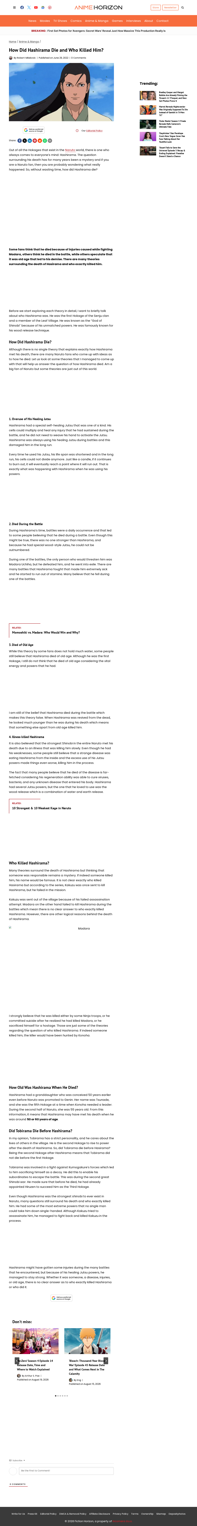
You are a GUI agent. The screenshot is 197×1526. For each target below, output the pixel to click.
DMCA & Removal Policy (72, 1513)
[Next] (106, 1360)
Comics (76, 21)
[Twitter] (29, 7)
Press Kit (32, 1513)
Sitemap (161, 1513)
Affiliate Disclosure (99, 1513)
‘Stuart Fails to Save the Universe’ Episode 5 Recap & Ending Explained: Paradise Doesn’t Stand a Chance (172, 152)
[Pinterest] (49, 7)
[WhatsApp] (45, 140)
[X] (24, 140)
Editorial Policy (94, 130)
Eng (79, 1380)
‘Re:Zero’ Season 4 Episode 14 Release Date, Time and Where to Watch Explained (35, 1365)
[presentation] (35, 1341)
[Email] (50, 140)
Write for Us (18, 1513)
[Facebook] (22, 7)
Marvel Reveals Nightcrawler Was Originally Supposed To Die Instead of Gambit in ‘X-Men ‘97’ (173, 111)
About (148, 21)
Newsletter (170, 7)
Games (117, 21)
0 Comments (78, 57)
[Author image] (11, 58)
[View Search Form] (182, 7)
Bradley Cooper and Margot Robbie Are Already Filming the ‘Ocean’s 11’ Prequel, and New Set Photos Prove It (173, 96)
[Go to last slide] (17, 1360)
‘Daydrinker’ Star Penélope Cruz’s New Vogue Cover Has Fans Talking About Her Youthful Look (172, 137)
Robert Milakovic (26, 57)
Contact (162, 21)
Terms (134, 1513)
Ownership (147, 1513)
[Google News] (42, 7)
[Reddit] (40, 140)
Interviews (133, 21)
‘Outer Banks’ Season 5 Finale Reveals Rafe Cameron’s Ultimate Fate (172, 124)
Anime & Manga (96, 21)
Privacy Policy (120, 1513)
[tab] (55, 1396)
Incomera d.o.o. (122, 1521)
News (32, 21)
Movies (45, 21)
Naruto (70, 150)
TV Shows (60, 21)
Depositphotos (177, 1513)
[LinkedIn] (30, 140)
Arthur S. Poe (32, 1375)
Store (156, 7)
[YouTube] (35, 7)
